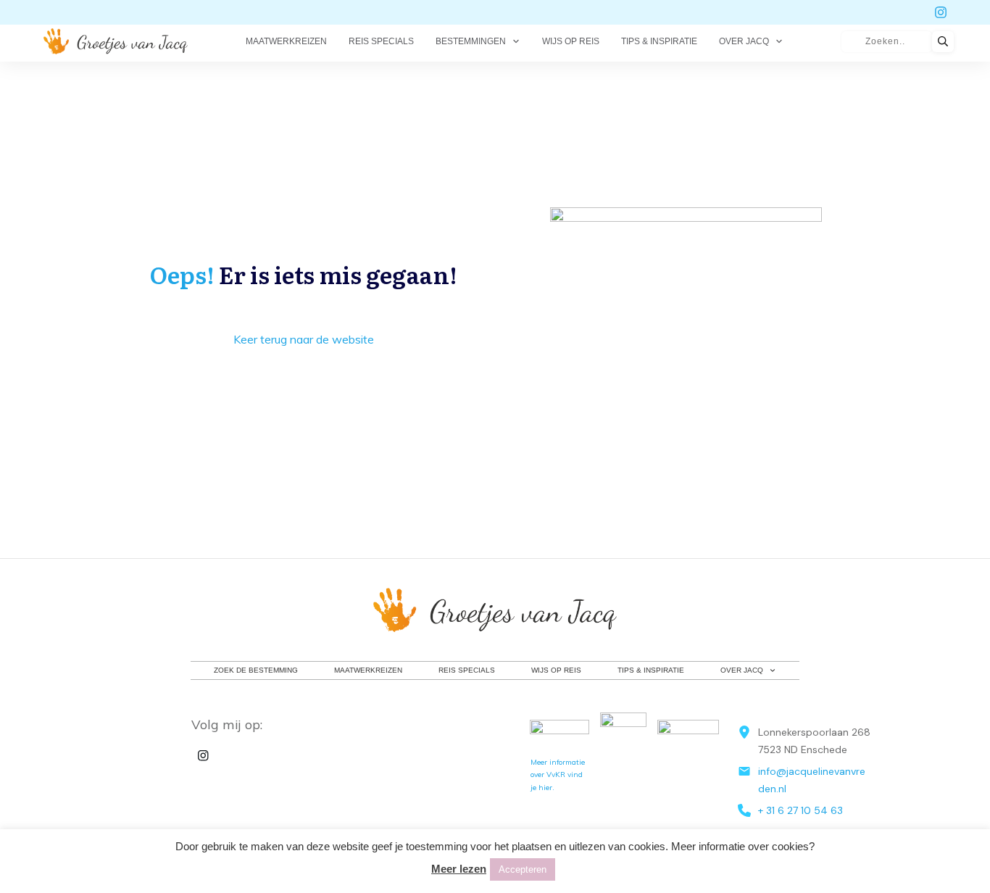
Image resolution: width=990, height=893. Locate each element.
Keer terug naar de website (303, 339)
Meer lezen (458, 869)
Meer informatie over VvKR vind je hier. (558, 774)
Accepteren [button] (522, 869)
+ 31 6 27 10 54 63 (800, 810)
